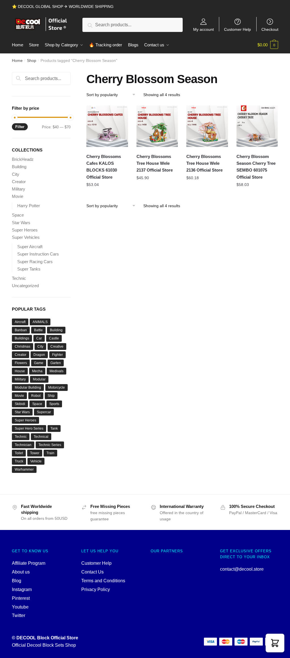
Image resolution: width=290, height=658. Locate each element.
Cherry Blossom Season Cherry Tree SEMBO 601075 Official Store (256, 166)
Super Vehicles (26, 237)
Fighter (57, 355)
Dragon (39, 355)
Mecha (37, 371)
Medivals (56, 371)
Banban (21, 330)
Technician (23, 445)
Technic (19, 278)
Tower (34, 453)
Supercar (44, 412)
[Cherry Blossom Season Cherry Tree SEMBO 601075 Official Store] (257, 126)
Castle (54, 338)
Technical (41, 437)
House (20, 371)
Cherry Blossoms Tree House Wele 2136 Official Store (204, 163)
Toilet (19, 453)
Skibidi (20, 404)
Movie (17, 196)
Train (50, 453)
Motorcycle (56, 387)
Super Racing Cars (35, 261)
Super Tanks (28, 269)
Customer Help (237, 29)
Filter (19, 127)
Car (39, 338)
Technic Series (50, 445)
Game (38, 363)
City (15, 174)
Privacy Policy (95, 589)
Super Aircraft (29, 246)
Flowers (21, 363)
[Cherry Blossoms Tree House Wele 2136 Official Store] (207, 126)
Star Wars (21, 222)
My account (203, 29)
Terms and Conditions (103, 580)
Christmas (22, 347)
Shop (31, 60)
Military (18, 189)
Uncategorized (25, 285)
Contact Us (92, 572)
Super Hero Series (29, 428)
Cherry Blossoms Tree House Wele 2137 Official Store (155, 163)
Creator (19, 181)
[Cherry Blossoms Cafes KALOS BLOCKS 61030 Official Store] (107, 126)
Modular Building (28, 387)
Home (17, 60)
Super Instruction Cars (38, 254)
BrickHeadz (23, 159)
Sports (54, 404)
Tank (54, 428)
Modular (39, 379)
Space (18, 215)
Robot (35, 396)
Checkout (269, 29)
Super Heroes (25, 230)
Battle (38, 330)
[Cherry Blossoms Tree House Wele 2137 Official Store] (157, 126)
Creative (56, 347)
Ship (51, 396)
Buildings (22, 338)
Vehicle (36, 461)
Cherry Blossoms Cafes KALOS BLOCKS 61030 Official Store (103, 166)
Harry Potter (28, 205)
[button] (275, 643)
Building (19, 166)
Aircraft (20, 322)
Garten (55, 363)
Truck (19, 461)
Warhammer (24, 469)
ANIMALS (40, 322)
